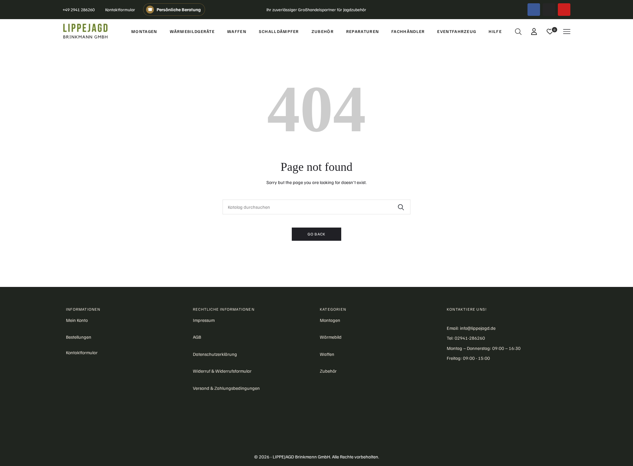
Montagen (330, 320)
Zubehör (328, 371)
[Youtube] (564, 9)
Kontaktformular (120, 9)
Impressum (204, 320)
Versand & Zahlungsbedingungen (226, 388)
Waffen (327, 354)
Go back (316, 234)
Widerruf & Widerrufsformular (222, 371)
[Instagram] (549, 9)
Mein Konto (77, 320)
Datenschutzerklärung (215, 354)
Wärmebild (331, 337)
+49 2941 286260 (79, 9)
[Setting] (534, 31)
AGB (197, 337)
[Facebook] (534, 9)
